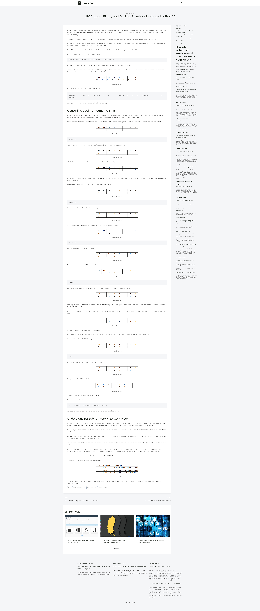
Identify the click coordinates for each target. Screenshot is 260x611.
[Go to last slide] (66, 531)
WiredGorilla (181, 74)
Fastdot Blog (154, 563)
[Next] (168, 531)
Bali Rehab (178, 28)
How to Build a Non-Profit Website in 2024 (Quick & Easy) (130, 566)
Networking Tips (103, 487)
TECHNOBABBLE (181, 86)
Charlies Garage (182, 132)
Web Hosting (130, 13)
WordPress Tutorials (184, 182)
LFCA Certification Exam (79, 487)
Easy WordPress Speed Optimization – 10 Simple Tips (165, 584)
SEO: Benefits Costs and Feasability (159, 566)
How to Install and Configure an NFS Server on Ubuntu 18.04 (81, 499)
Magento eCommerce (85, 563)
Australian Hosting (180, 217)
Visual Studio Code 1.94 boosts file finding (185, 272)
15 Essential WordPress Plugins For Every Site (186, 167)
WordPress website (184, 69)
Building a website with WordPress (183, 63)
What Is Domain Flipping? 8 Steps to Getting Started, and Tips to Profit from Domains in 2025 (185, 222)
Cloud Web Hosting (183, 231)
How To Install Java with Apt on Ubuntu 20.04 (158, 499)
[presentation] (81, 526)
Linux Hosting (181, 257)
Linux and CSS (181, 197)
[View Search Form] (181, 3)
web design (188, 71)
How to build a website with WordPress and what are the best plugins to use (185, 53)
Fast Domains (181, 102)
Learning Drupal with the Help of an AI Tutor (185, 234)
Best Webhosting (119, 563)
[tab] (114, 548)
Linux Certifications (92, 487)
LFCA (69, 487)
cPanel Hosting (181, 148)
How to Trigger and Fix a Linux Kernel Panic (185, 43)
